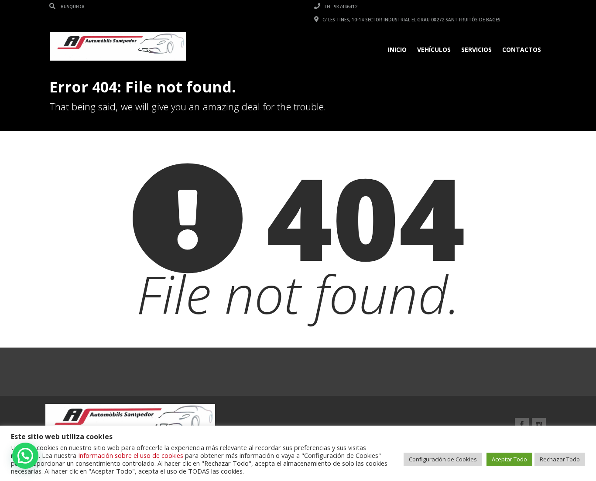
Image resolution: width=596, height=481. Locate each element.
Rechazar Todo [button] (560, 459)
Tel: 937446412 (339, 6)
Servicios (476, 49)
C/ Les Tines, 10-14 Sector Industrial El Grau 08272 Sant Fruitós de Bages (410, 20)
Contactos (521, 49)
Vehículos (434, 49)
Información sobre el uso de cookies (130, 455)
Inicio (397, 49)
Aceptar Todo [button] (509, 459)
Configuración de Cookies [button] (443, 459)
